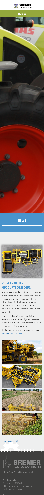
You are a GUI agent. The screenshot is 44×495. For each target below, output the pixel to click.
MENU (21, 13)
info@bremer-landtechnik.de (25, 471)
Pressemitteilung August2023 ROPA (12, 333)
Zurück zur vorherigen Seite (10, 441)
